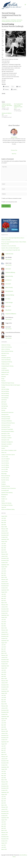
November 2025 (4, 535)
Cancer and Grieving (5, 359)
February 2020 (4, 680)
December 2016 (4, 760)
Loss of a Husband (5, 458)
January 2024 (4, 581)
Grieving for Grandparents (7, 441)
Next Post (14, 153)
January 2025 (4, 556)
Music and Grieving (5, 475)
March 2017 (4, 754)
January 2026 (4, 530)
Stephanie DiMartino (11, 313)
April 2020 (3, 676)
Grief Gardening (4, 397)
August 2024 (4, 566)
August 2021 (4, 642)
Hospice (3, 448)
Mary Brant (8, 310)
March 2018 (4, 729)
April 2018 (3, 727)
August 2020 (4, 668)
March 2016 (4, 779)
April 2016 (3, 777)
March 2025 (4, 552)
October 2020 (4, 663)
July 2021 (3, 644)
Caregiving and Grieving (6, 361)
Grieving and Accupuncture (7, 412)
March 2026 (4, 526)
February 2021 (4, 655)
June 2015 (3, 798)
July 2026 (3, 518)
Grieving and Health (5, 418)
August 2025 (4, 541)
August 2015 (4, 794)
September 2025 (5, 539)
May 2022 (3, 623)
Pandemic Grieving (5, 486)
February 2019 (4, 706)
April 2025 (3, 549)
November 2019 (4, 687)
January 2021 (4, 657)
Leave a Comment (6, 20)
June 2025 (3, 545)
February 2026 (4, 528)
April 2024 (3, 575)
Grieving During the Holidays (7, 431)
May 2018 (3, 724)
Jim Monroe (8, 280)
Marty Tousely (9, 287)
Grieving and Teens (5, 427)
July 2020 (3, 670)
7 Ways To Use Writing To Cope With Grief (10, 250)
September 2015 (5, 792)
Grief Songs (4, 408)
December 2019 (4, 684)
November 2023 (5, 585)
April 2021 (3, 651)
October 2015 (4, 790)
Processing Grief (5, 490)
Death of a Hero (4, 374)
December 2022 (4, 609)
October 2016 (4, 765)
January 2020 (4, 682)
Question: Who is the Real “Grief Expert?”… (10, 247)
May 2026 (3, 522)
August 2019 (4, 693)
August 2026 (4, 516)
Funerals (3, 387)
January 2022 (4, 632)
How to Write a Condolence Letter (8, 450)
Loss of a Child (4, 456)
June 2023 (3, 596)
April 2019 (3, 701)
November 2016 (4, 762)
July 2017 (3, 746)
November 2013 (4, 838)
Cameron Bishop (10, 295)
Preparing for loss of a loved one (8, 488)
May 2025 (3, 547)
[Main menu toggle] (25, 4)
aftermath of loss (5, 353)
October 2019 (4, 689)
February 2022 (4, 630)
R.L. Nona (8, 299)
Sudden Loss (4, 498)
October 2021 (4, 638)
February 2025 (4, 554)
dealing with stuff (5, 372)
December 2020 (5, 659)
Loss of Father (4, 471)
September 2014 (5, 817)
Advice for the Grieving (6, 347)
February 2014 (4, 832)
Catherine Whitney (10, 272)
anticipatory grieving (5, 357)
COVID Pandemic (5, 370)
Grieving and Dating (5, 416)
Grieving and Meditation (6, 420)
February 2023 (4, 604)
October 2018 (4, 714)
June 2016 (3, 773)
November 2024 (5, 560)
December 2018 (4, 710)
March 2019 (4, 703)
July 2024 (3, 568)
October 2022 (4, 613)
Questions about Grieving (6, 492)
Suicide (3, 501)
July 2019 (3, 695)
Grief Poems (13, 20)
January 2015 (4, 809)
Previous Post (14, 150)
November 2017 (4, 737)
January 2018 (4, 733)
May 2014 (3, 826)
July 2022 (3, 619)
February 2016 (4, 781)
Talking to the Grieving (6, 503)
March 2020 (4, 678)
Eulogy (2, 378)
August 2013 (4, 843)
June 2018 (3, 722)
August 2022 (4, 617)
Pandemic (3, 484)
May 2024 (3, 573)
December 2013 (4, 836)
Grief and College (5, 389)
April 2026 (3, 524)
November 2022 (4, 611)
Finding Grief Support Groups (7, 382)
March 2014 (4, 830)
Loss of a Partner (5, 463)
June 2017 (3, 748)
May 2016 (3, 775)
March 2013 (4, 849)
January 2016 (4, 784)
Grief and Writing (5, 391)
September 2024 (5, 564)
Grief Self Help (4, 406)
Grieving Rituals (4, 446)
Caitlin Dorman (9, 254)
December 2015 (4, 786)
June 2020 (3, 672)
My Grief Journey (5, 477)
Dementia (3, 376)
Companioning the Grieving (7, 366)
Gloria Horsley (9, 276)
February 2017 (4, 756)
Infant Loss (3, 452)
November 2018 (4, 712)
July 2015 (3, 796)
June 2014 (3, 824)
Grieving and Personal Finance (8, 423)
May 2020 (3, 674)
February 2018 (4, 731)
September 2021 (5, 640)
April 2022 (3, 625)
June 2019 (3, 697)
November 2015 (4, 788)
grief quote (3, 401)
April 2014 (3, 828)
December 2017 (4, 735)
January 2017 (4, 758)
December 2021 (4, 634)
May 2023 (3, 598)
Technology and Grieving (6, 505)
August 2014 (4, 819)
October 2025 (4, 537)
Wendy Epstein (9, 291)
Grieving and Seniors (5, 425)
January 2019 (4, 708)
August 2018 (4, 718)
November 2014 (4, 813)
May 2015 (3, 800)
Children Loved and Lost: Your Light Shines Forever (7, 105)
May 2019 (3, 699)
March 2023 (4, 602)
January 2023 (4, 606)
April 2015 (3, 803)
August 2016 (4, 769)
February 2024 (4, 579)
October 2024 (4, 562)
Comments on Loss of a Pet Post (8, 245)
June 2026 (3, 520)
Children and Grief (5, 363)
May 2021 (3, 649)
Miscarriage (4, 473)
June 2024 (3, 571)
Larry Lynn (8, 269)
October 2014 (4, 815)
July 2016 (3, 771)
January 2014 (4, 834)
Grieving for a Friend (5, 435)
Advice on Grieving (5, 349)
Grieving (3, 21)
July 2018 (3, 720)
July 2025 (3, 543)
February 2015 (4, 807)
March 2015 (4, 805)
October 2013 (4, 840)
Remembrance (4, 494)
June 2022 (3, 621)
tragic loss (3, 507)
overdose (3, 482)
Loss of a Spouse (5, 467)
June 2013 (3, 847)
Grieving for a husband (6, 437)
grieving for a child (10, 21)
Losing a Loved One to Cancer (8, 454)
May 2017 (3, 750)
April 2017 (3, 752)
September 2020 (5, 665)
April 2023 (3, 600)
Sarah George (9, 302)
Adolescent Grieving (5, 344)
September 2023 (5, 590)
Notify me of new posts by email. (10, 201)
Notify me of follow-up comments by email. (12, 198)
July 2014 (3, 821)
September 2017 (5, 741)
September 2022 (5, 615)
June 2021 (3, 646)
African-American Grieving (7, 351)
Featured (3, 380)
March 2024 (4, 577)
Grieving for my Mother (6, 444)
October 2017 (4, 739)
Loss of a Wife (4, 469)
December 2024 (5, 558)
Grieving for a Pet (5, 439)
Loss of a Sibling (5, 465)
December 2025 (4, 533)
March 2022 (4, 627)
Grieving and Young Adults (7, 429)
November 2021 (4, 636)
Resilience (3, 496)
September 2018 (5, 716)
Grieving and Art (4, 414)
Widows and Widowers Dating (7, 509)
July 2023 (3, 594)
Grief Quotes (19, 20)
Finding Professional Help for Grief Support (10, 385)
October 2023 (4, 587)
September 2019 (5, 691)
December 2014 (4, 811)
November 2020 (5, 661)
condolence (4, 368)
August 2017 (4, 743)
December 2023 (5, 583)
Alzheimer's (3, 355)
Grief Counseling (5, 395)
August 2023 (4, 592)
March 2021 (4, 653)
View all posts (8, 259)
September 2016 (5, 767)
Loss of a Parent (5, 460)
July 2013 (3, 845)
